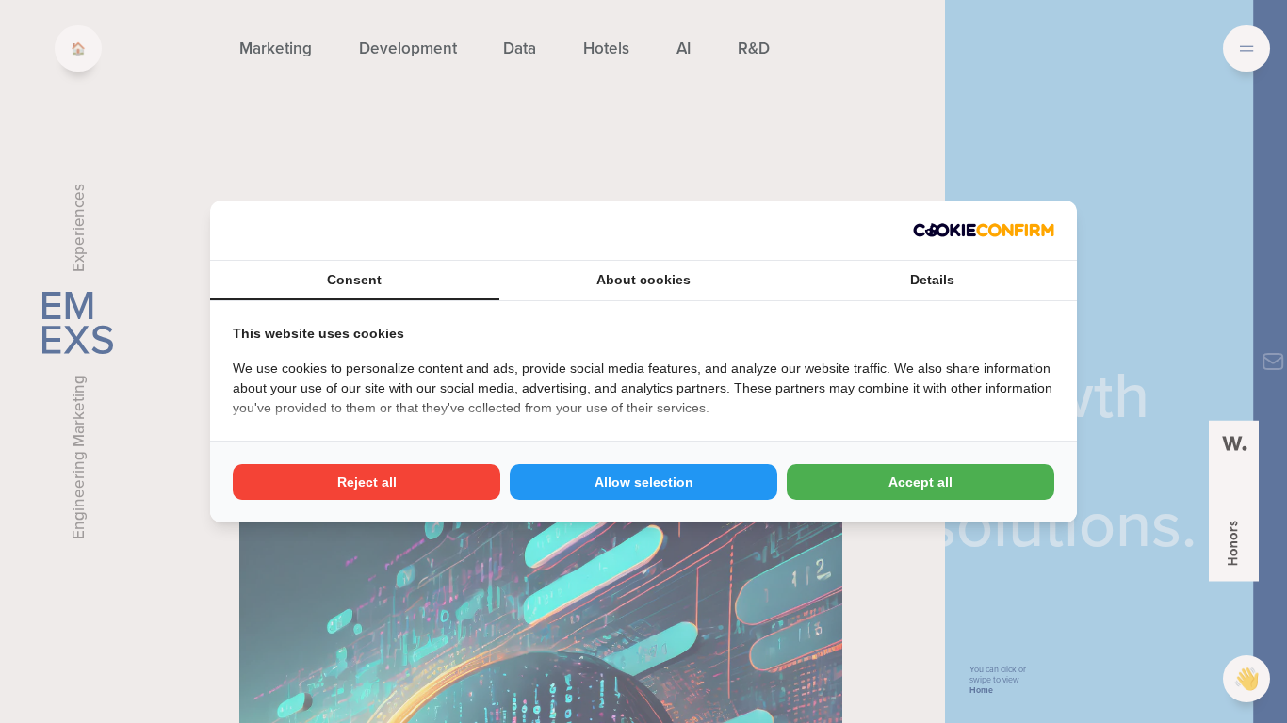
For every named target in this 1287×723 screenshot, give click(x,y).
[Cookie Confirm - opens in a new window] (983, 230)
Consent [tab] (354, 279)
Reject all (367, 482)
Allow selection (644, 482)
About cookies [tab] (643, 279)
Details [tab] (932, 279)
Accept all (920, 482)
